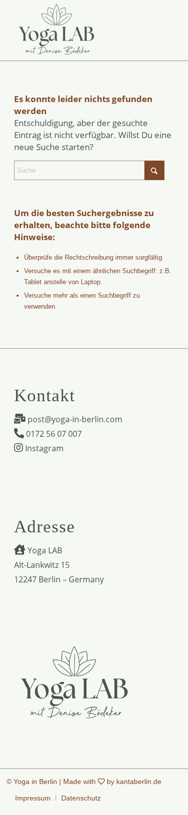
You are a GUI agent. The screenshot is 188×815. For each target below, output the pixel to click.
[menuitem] (33, 797)
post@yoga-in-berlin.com (74, 419)
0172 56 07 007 (53, 433)
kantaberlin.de (138, 781)
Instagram (43, 448)
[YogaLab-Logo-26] (78, 30)
